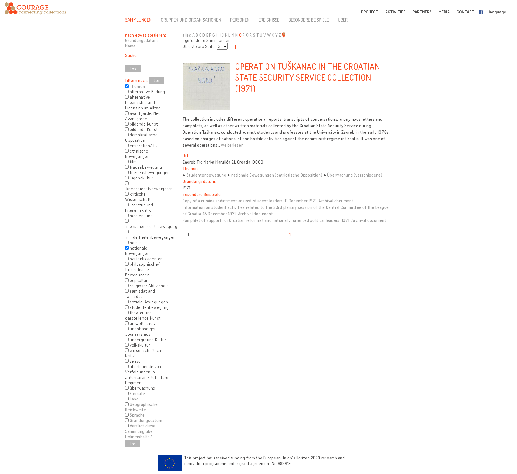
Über (343, 20)
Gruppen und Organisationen (191, 20)
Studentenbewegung (206, 175)
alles (187, 35)
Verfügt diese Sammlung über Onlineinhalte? (140, 431)
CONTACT (465, 12)
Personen (240, 20)
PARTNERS (422, 12)
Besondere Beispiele (308, 20)
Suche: (131, 55)
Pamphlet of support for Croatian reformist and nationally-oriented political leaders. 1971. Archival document (284, 220)
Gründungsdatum (141, 40)
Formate (137, 393)
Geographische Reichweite (141, 407)
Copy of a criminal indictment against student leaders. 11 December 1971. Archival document (268, 200)
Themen (137, 86)
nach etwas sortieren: (145, 35)
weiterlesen (232, 145)
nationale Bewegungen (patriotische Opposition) (277, 175)
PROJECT (369, 12)
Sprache (137, 415)
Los (157, 80)
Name (130, 46)
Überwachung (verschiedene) (354, 175)
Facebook (482, 12)
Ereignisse (268, 20)
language (497, 12)
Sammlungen (138, 20)
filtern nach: (136, 80)
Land (134, 399)
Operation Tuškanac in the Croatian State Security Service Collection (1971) (307, 77)
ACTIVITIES (395, 12)
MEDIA (444, 12)
